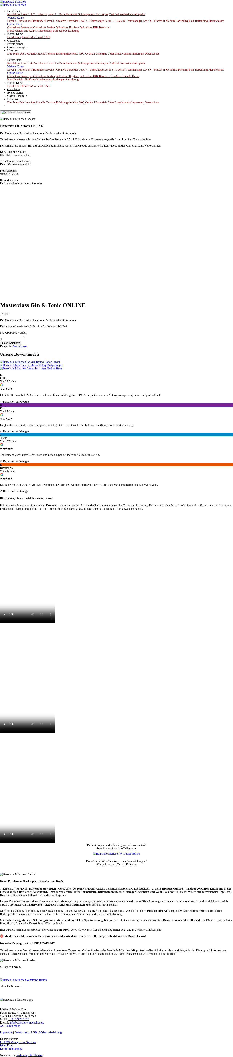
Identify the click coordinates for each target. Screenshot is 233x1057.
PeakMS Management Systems (18, 1042)
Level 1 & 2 (14, 37)
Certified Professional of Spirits (127, 14)
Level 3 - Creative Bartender (61, 20)
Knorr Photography (11, 1048)
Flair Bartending (198, 20)
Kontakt (126, 53)
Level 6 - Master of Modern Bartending (165, 20)
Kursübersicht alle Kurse (21, 30)
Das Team (13, 53)
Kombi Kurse (15, 34)
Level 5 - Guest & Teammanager (123, 20)
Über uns (12, 50)
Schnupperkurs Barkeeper (93, 14)
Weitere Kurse (15, 17)
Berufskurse (14, 11)
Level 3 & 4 (29, 37)
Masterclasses (216, 20)
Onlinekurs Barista (44, 27)
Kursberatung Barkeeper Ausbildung (57, 30)
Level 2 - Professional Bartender (25, 20)
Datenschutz (152, 53)
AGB (34, 1032)
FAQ (81, 53)
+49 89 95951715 (18, 1019)
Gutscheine (13, 40)
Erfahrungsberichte (67, 53)
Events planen (15, 43)
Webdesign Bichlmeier (29, 1055)
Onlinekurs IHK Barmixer (95, 27)
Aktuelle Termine (45, 53)
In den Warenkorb (10, 343)
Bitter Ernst (114, 53)
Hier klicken (116, 867)
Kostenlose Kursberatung (17, 115)
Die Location (27, 53)
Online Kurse (15, 24)
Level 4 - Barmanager (91, 20)
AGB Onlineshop (10, 1025)
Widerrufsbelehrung (50, 1032)
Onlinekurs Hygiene (67, 27)
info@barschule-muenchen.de (26, 1022)
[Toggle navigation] (15, 112)
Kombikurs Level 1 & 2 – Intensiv (27, 14)
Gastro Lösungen (17, 47)
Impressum (137, 53)
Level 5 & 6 (43, 37)
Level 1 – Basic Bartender (63, 14)
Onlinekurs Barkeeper (20, 27)
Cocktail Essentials (96, 53)
